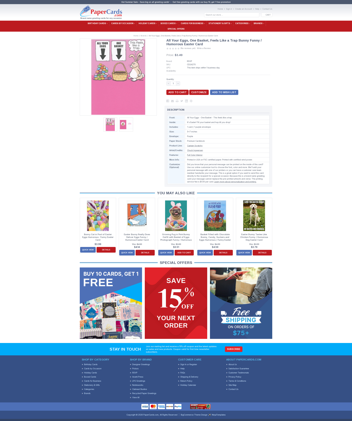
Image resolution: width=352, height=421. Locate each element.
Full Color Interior (195, 155)
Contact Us (267, 9)
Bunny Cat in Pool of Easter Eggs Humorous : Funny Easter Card (98, 237)
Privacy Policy (235, 377)
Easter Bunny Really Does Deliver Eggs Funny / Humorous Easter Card (137, 237)
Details (106, 250)
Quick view (88, 250)
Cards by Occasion (122, 23)
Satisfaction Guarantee (239, 368)
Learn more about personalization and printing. (235, 182)
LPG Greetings (138, 381)
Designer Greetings (141, 364)
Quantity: (170, 79)
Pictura (135, 368)
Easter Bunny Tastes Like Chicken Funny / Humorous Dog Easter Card (254, 237)
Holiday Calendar (188, 385)
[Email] (172, 101)
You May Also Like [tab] (176, 193)
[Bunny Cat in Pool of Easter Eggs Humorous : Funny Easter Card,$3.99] (98, 215)
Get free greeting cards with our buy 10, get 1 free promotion (202, 2)
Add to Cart (184, 252)
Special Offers (176, 29)
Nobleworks (137, 385)
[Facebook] (167, 101)
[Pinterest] (191, 101)
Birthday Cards (97, 23)
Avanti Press (137, 377)
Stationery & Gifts (219, 23)
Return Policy (186, 381)
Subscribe (233, 349)
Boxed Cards (168, 23)
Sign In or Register (188, 364)
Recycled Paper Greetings (144, 393)
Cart (268, 15)
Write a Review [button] (204, 48)
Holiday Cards (147, 23)
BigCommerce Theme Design (194, 415)
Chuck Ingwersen (195, 150)
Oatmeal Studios (139, 389)
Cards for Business (192, 23)
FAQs (182, 372)
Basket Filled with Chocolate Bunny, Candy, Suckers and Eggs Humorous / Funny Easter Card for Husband (215, 237)
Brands (258, 23)
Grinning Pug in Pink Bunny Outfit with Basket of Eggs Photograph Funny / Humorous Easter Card (176, 237)
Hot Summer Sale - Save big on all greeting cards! (145, 2)
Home (220, 9)
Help (257, 9)
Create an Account (243, 9)
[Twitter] (181, 101)
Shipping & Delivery (189, 377)
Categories (241, 23)
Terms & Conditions (237, 381)
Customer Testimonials (239, 372)
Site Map (233, 385)
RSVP (189, 61)
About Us (233, 364)
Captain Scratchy (195, 145)
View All (135, 397)
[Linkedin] (186, 101)
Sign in (229, 9)
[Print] (177, 101)
